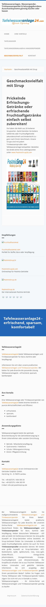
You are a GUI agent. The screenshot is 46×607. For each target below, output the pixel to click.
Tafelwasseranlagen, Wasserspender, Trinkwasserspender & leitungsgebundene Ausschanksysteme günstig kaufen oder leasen (21, 7)
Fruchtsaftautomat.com (11, 249)
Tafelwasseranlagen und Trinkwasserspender (20, 368)
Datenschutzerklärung (30, 596)
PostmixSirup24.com (10, 269)
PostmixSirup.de (8, 289)
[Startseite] (23, 21)
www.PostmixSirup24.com (21, 152)
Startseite (8, 69)
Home (6, 34)
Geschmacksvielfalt (13, 55)
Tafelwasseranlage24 (10, 354)
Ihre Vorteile (20, 34)
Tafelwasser (10, 41)
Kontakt (32, 55)
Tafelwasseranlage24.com (27, 525)
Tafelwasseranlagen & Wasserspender (22, 48)
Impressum (11, 596)
